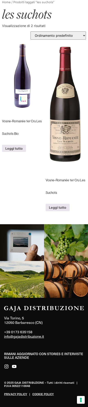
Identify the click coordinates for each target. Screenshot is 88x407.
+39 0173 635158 (18, 331)
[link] (22, 242)
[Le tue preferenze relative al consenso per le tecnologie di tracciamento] (81, 400)
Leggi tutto (14, 148)
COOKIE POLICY (43, 394)
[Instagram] (6, 366)
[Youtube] (14, 366)
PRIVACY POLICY (15, 394)
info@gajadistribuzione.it (24, 336)
